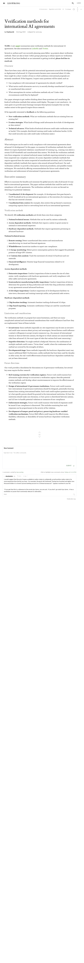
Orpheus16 (10, 32)
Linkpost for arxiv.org (35, 32)
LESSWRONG (13, 3)
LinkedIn (35, 48)
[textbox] (39, 455)
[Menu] (4, 3)
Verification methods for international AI (30, 23)
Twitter (45, 48)
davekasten (9, 476)
